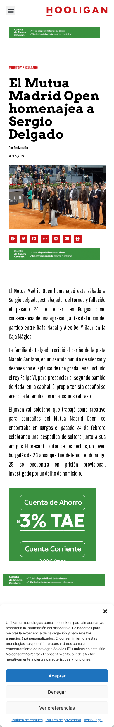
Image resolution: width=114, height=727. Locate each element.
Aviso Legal (93, 720)
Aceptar (57, 676)
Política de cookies (27, 720)
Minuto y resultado (23, 67)
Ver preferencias (57, 708)
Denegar (57, 692)
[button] (105, 611)
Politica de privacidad (63, 720)
